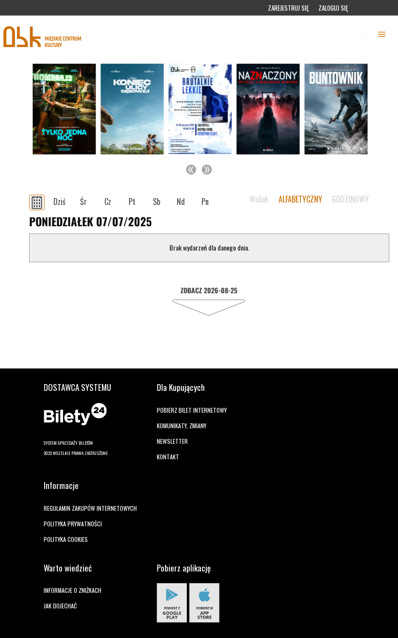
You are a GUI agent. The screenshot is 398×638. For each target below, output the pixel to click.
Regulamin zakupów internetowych (90, 508)
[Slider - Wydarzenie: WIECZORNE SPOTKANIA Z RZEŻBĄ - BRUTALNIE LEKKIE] (199, 109)
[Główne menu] (382, 34)
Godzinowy (350, 199)
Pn (205, 201)
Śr (83, 201)
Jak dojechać (60, 606)
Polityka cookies (66, 539)
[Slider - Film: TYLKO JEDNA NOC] (63, 109)
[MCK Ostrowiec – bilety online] (42, 34)
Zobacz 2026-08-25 (209, 290)
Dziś (59, 201)
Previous (191, 169)
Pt (132, 201)
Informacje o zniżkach (72, 590)
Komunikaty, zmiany (181, 425)
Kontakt (168, 457)
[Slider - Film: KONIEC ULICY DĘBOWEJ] (131, 109)
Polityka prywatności (73, 524)
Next (206, 169)
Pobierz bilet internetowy (192, 410)
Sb (156, 201)
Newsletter (172, 441)
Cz (107, 201)
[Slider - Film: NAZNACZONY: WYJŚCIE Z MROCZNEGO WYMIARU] (266, 109)
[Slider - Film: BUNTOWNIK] (334, 109)
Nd (181, 201)
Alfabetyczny (300, 199)
